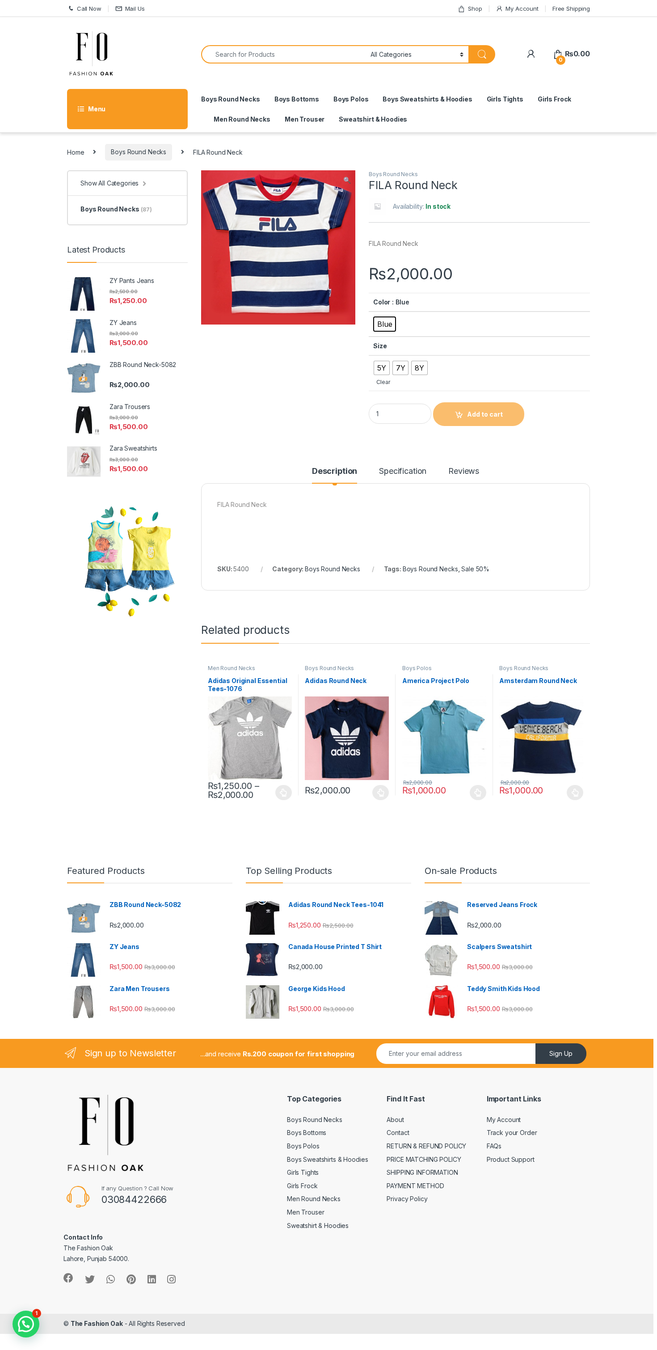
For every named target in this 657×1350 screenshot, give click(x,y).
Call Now (89, 8)
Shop (475, 8)
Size (380, 346)
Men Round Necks (242, 119)
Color (381, 302)
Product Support (511, 1159)
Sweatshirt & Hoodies (373, 119)
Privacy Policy (407, 1198)
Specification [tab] (402, 471)
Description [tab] (334, 471)
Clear (383, 382)
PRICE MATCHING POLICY (424, 1159)
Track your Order (512, 1132)
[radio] (384, 324)
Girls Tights (505, 99)
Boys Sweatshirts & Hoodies (427, 99)
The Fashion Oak (97, 1323)
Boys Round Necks (230, 99)
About (395, 1119)
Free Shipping (571, 8)
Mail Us (135, 8)
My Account (521, 8)
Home (75, 152)
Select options (281, 792)
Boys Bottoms (296, 99)
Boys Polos (351, 99)
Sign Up (561, 1053)
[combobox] (283, 54)
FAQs (494, 1146)
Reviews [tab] (463, 471)
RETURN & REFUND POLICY (426, 1146)
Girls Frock (554, 99)
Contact (398, 1132)
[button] (347, 180)
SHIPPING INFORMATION (422, 1172)
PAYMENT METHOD (415, 1186)
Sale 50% (475, 569)
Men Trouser (304, 119)
